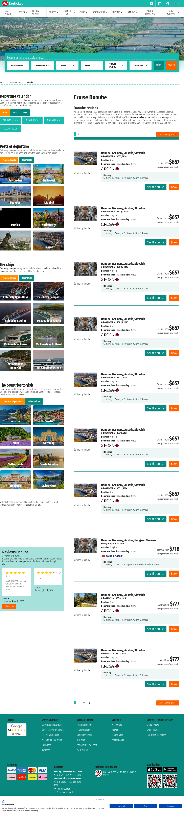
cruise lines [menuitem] (68, 12)
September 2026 (10, 120)
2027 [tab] (15, 112)
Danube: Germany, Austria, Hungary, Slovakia (128, 540)
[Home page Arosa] (110, 168)
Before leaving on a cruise (53, 729)
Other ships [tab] (27, 278)
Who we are (117, 724)
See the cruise (155, 187)
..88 (83, 134)
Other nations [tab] (34, 401)
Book (174, 187)
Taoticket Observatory (156, 735)
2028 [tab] (25, 112)
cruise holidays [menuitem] (171, 12)
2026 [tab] (5, 112)
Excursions (46, 745)
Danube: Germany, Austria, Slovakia (123, 153)
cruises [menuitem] (52, 12)
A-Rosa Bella (107, 598)
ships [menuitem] (82, 12)
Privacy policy (100, 799)
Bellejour (106, 543)
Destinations (15, 82)
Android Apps (118, 740)
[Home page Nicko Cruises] (112, 555)
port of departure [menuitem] (150, 12)
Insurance (81, 740)
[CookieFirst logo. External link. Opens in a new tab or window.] (3, 801)
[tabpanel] (32, 125)
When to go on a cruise (52, 740)
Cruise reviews (153, 724)
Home (2, 82)
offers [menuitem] (22, 12)
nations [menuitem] (131, 12)
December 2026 (10, 128)
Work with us (82, 750)
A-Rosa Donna (108, 156)
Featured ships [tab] (9, 278)
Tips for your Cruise (50, 735)
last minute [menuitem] (8, 12)
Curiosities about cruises (52, 724)
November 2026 (54, 120)
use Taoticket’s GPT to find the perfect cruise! (119, 773)
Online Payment (153, 729)
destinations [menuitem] (99, 12)
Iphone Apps (117, 735)
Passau (119, 164)
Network (115, 729)
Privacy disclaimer (84, 729)
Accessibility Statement (87, 745)
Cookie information (85, 735)
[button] (60, 572)
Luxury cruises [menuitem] (35, 12)
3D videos (46, 750)
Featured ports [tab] (9, 160)
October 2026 (32, 120)
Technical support (84, 724)
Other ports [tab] (27, 160)
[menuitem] (151, 3)
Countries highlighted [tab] (12, 401)
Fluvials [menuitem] (116, 12)
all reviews (9, 606)
